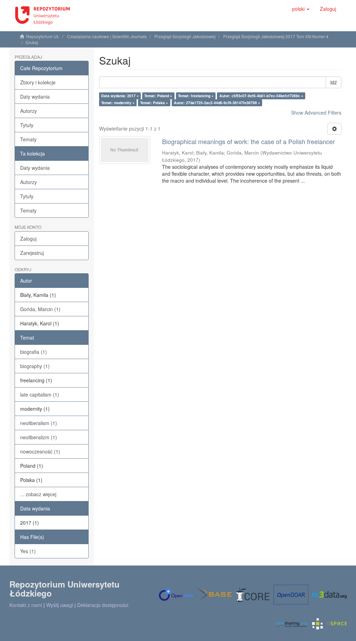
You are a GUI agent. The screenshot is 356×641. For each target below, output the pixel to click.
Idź (333, 82)
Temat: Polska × (154, 102)
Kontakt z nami (25, 604)
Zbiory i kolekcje (38, 82)
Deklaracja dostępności (102, 604)
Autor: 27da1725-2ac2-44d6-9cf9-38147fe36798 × (217, 102)
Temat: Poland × (158, 95)
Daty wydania (35, 96)
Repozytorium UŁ (42, 36)
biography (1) (35, 366)
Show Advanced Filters (316, 112)
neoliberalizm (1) (38, 437)
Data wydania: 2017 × (120, 95)
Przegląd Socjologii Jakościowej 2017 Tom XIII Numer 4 (276, 36)
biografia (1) (33, 351)
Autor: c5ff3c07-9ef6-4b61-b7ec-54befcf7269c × (261, 95)
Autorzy (28, 110)
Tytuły (26, 125)
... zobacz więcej (38, 494)
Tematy (28, 139)
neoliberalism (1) (38, 422)
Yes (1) (28, 551)
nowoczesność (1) (40, 451)
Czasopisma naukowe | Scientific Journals (107, 36)
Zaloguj (28, 238)
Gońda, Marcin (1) (40, 309)
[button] (301, 8)
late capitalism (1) (39, 394)
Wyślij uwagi (59, 604)
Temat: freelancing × (195, 95)
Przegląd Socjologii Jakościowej (185, 36)
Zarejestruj (32, 252)
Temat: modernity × (118, 102)
